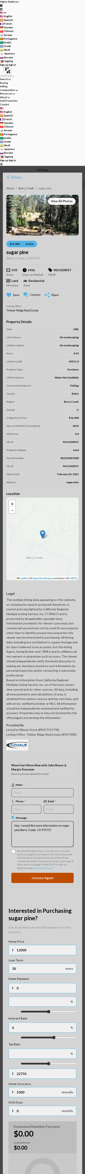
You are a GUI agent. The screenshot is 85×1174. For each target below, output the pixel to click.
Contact (4, 104)
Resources (6, 93)
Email (52, 801)
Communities (7, 90)
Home (10, 188)
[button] (42, 534)
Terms (37, 868)
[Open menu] (1, 164)
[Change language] (3, 13)
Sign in (12, 64)
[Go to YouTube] (1, 8)
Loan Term (15, 960)
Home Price (16, 941)
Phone (21, 801)
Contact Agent (42, 878)
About (3, 97)
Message (21, 817)
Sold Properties (9, 100)
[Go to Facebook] (1, 5)
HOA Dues (15, 1102)
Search (4, 79)
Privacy (47, 868)
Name (20, 784)
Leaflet (23, 578)
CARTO (73, 578)
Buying (4, 82)
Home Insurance (19, 1084)
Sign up (4, 64)
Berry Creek (26, 188)
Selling (3, 86)
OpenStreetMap (41, 578)
